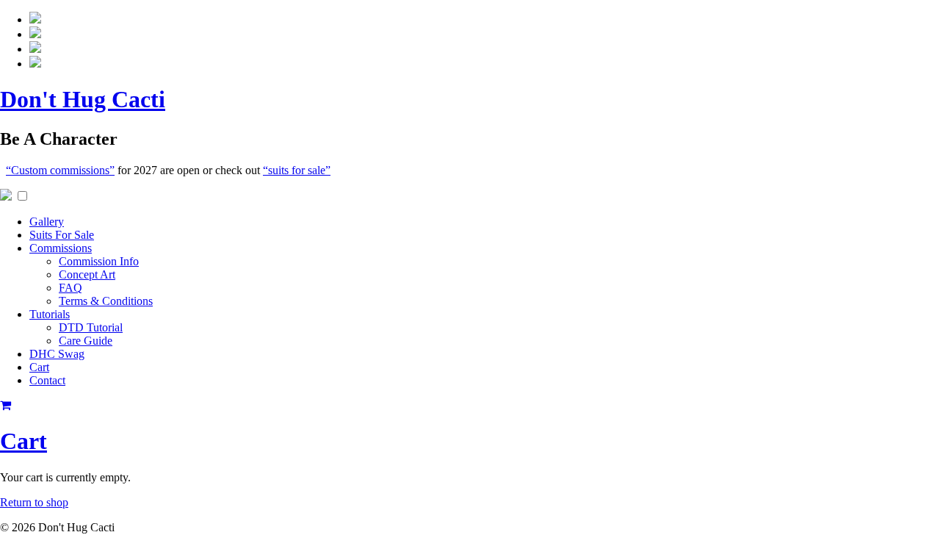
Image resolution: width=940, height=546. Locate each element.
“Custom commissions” (60, 170)
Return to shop (34, 502)
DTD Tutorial (91, 327)
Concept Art (87, 274)
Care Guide (85, 340)
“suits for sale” (296, 170)
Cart (39, 367)
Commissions (60, 248)
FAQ (70, 287)
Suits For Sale (61, 235)
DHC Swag (56, 354)
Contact (47, 380)
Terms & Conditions (106, 301)
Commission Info (99, 261)
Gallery (46, 221)
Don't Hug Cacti (82, 99)
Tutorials (49, 314)
